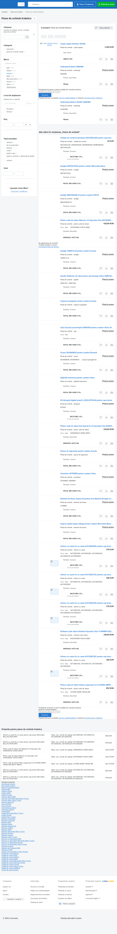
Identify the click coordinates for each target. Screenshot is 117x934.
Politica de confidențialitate (40, 891)
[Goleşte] (34, 34)
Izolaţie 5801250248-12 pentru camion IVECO (79, 195)
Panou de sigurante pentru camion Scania (78, 451)
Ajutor (5, 891)
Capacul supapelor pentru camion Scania (78, 301)
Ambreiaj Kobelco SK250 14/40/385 (75, 102)
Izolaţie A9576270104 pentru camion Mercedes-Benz (82, 166)
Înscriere (45, 95)
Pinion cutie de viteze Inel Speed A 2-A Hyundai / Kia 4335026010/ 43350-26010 (22, 750)
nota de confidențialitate (67, 98)
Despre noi (7, 887)
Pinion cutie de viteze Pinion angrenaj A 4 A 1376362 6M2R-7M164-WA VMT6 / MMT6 (24, 764)
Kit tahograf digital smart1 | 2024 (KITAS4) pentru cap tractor (86, 400)
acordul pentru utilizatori (93, 98)
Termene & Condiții (37, 887)
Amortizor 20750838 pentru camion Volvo (78, 473)
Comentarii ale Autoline (38, 898)
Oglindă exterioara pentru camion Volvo (77, 378)
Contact (5, 894)
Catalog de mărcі (36, 902)
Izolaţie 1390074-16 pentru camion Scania (78, 251)
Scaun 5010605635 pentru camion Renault (78, 353)
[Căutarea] (30, 4)
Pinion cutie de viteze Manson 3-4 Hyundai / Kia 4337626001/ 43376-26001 (20, 757)
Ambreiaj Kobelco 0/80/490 (71, 67)
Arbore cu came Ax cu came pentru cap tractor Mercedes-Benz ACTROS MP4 (24, 736)
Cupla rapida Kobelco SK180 (72, 44)
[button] (106, 59)
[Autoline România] (8, 4)
